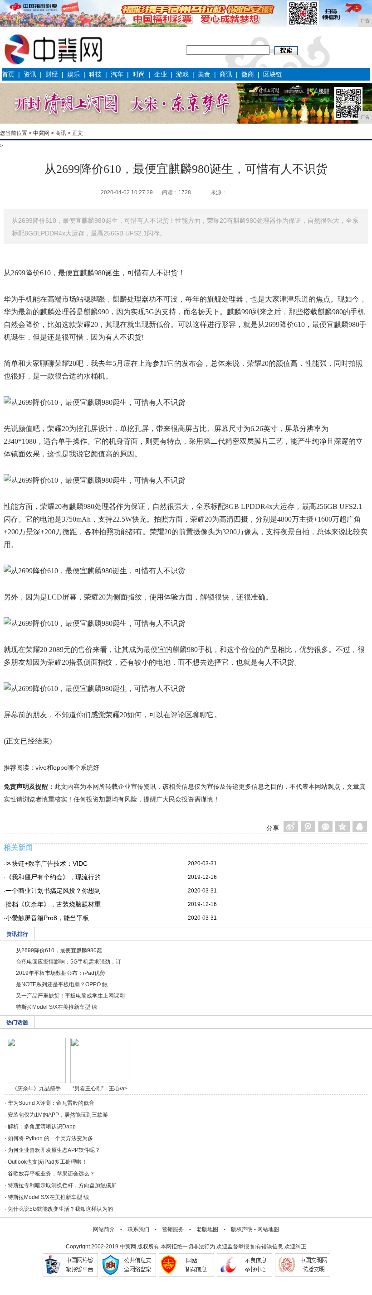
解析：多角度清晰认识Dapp (42, 1126)
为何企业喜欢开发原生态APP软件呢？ (54, 1150)
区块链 (272, 74)
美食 (204, 74)
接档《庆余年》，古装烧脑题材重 (53, 904)
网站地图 (268, 1229)
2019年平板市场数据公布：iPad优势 (60, 973)
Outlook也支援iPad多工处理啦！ (47, 1162)
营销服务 (173, 1229)
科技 (95, 74)
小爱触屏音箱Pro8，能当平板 (47, 917)
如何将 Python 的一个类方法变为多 (50, 1138)
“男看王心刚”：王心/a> (100, 1088)
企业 (160, 74)
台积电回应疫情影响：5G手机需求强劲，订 (68, 962)
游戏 (182, 74)
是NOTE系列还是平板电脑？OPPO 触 (62, 984)
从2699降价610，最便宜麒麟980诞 (59, 950)
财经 (51, 74)
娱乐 (73, 74)
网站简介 (104, 1229)
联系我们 (138, 1229)
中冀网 (41, 133)
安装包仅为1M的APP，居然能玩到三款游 (58, 1115)
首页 (8, 74)
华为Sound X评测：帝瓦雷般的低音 (51, 1103)
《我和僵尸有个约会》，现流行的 (53, 877)
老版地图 (207, 1229)
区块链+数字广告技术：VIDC (46, 863)
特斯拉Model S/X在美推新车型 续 (56, 1007)
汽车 (117, 74)
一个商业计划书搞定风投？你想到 (53, 890)
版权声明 (242, 1229)
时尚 (138, 74)
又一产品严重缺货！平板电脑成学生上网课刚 (70, 996)
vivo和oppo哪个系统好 (67, 767)
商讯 (226, 74)
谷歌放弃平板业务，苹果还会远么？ (51, 1173)
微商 (247, 74)
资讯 (30, 74)
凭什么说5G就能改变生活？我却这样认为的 (60, 1209)
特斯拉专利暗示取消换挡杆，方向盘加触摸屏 (62, 1185)
